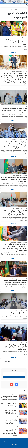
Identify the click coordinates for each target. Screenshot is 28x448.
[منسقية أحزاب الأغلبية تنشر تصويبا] (13, 301)
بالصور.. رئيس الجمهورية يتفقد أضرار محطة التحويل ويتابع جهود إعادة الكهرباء (15, 42)
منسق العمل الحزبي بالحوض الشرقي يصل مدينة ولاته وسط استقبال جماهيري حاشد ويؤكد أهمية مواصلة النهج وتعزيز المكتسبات (11, 422)
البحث (14, 371)
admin (25, 38)
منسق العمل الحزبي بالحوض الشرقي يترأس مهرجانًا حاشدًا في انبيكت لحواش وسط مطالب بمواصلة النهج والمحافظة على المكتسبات (9, 397)
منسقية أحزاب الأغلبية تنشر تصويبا (15, 313)
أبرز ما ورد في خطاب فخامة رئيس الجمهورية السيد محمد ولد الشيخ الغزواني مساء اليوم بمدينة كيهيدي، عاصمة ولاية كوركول (15, 145)
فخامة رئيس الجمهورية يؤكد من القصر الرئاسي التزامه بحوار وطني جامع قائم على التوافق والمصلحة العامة (15, 213)
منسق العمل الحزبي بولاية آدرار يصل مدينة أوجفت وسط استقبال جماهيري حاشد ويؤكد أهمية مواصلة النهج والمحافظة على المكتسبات (9, 431)
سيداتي (24, 278)
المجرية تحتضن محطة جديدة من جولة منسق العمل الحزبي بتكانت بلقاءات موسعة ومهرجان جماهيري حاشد (10, 413)
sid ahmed (24, 71)
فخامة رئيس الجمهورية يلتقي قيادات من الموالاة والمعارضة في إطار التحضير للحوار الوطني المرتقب (14, 179)
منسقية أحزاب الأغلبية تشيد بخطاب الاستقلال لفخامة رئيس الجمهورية (15, 281)
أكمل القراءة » (13, 52)
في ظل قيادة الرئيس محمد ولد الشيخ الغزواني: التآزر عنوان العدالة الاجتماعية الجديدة (14, 110)
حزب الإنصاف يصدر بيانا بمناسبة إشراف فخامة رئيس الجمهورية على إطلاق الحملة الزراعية (14, 347)
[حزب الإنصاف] (14, 2)
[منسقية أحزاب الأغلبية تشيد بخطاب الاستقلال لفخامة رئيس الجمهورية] (13, 269)
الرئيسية (24, 9)
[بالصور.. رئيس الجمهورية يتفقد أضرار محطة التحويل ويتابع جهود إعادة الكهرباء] (13, 28)
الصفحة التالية (7, 361)
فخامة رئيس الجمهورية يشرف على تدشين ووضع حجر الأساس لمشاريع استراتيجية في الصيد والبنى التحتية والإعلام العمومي (15, 247)
